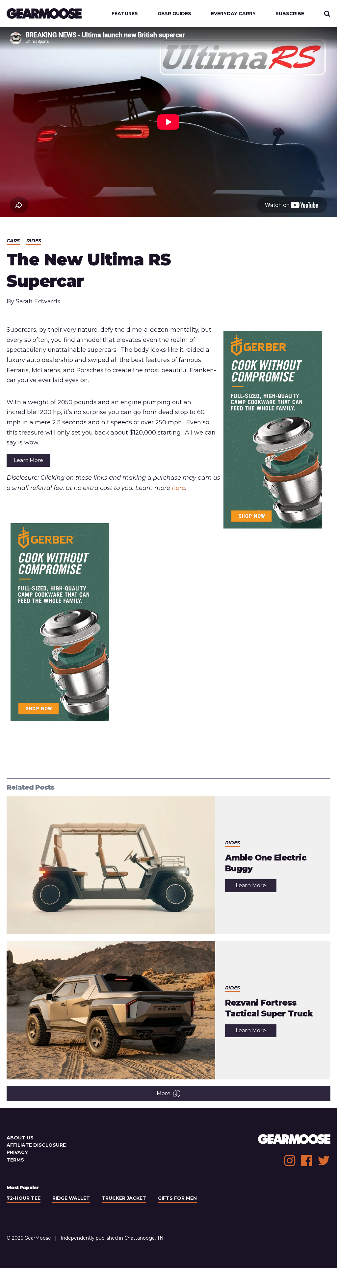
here (178, 488)
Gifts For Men (177, 1198)
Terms (15, 1160)
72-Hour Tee (23, 1198)
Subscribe (289, 13)
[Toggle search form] (327, 13)
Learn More (28, 460)
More (163, 1093)
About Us (20, 1138)
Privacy (17, 1152)
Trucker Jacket (124, 1198)
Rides (33, 241)
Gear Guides (174, 13)
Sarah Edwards (38, 301)
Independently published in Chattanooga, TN (112, 1238)
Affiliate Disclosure (36, 1145)
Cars (13, 241)
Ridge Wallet (71, 1198)
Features (125, 13)
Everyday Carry (233, 13)
